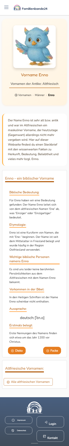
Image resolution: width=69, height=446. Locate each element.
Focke (54, 351)
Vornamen (24, 95)
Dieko (19, 351)
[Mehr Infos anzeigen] (34, 443)
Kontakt (52, 438)
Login (52, 424)
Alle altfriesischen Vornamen (30, 382)
